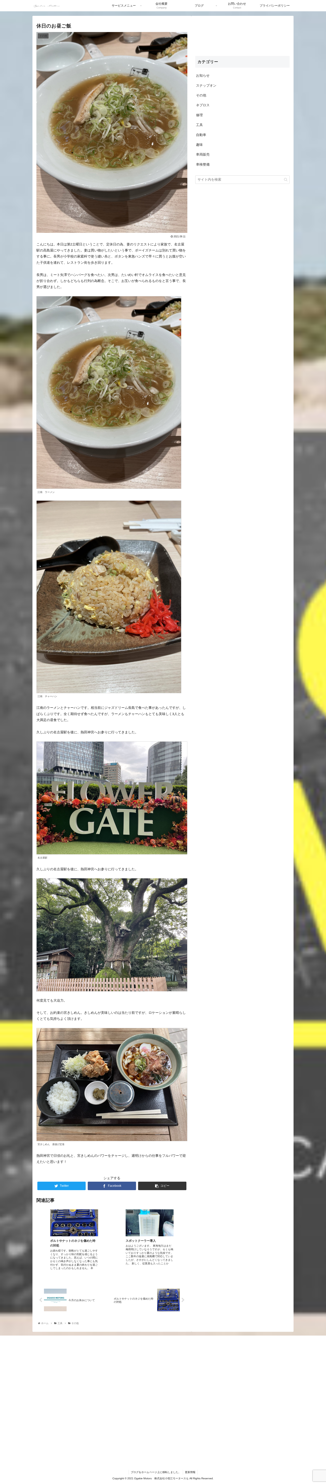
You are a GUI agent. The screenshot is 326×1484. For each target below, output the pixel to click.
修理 (199, 115)
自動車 (201, 135)
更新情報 (190, 1472)
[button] (285, 179)
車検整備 (203, 164)
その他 (201, 95)
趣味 (199, 144)
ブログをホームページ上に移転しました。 (156, 1472)
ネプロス (203, 105)
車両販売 (203, 154)
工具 (199, 125)
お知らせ (203, 75)
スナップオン (206, 85)
